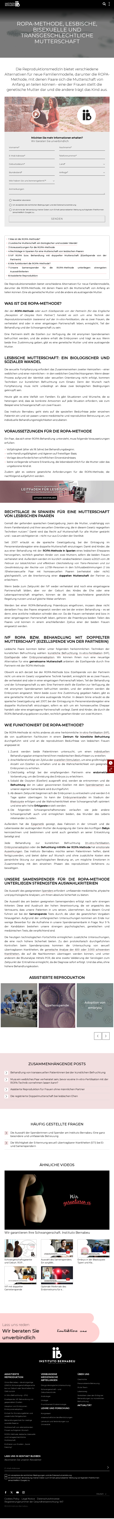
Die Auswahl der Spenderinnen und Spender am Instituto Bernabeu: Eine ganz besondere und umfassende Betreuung (57, 1134)
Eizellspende (12, 657)
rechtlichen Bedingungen (38, 205)
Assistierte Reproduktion (24, 275)
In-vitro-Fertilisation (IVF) (94, 732)
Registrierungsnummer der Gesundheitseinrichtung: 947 (33, 1502)
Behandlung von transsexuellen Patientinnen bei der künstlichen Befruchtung (58, 1072)
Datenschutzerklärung (66, 205)
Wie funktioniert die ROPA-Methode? (30, 263)
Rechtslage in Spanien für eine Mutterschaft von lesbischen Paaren (47, 251)
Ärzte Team (82, 1387)
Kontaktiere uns (72, 1331)
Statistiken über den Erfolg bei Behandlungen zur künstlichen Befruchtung (90, 1398)
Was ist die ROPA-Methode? (25, 239)
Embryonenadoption (41, 657)
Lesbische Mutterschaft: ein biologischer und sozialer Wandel (43, 243)
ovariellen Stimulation (67, 760)
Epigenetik (37, 824)
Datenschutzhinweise (48, 1499)
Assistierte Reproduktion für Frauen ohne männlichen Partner (47, 1089)
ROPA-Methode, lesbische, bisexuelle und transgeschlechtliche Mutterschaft (19, 1437)
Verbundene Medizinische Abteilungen (49, 1377)
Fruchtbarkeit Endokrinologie (53, 1404)
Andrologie (45, 1396)
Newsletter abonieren (22, 200)
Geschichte (82, 1379)
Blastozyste (17, 801)
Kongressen (46, 1413)
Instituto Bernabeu (12, 3)
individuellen (102, 751)
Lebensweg (82, 1391)
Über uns (83, 1374)
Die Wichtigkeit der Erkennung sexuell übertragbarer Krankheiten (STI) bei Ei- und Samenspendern (57, 1144)
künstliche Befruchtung (63, 653)
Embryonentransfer (75, 797)
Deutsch (100, 1494)
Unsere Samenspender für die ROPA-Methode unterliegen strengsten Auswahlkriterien (58, 269)
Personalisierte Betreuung (88, 1383)
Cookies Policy (11, 1499)
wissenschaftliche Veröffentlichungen (56, 1417)
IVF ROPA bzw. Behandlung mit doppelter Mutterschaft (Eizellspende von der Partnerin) (58, 257)
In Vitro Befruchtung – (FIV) (16, 1395)
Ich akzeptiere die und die (44, 205)
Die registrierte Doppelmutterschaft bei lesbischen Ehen (44, 1096)
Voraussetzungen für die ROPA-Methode (32, 247)
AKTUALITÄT (84, 1405)
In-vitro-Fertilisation (90, 653)
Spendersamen (95, 785)
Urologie (44, 1400)
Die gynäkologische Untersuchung (56, 1385)
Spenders (47, 890)
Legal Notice (28, 1499)
